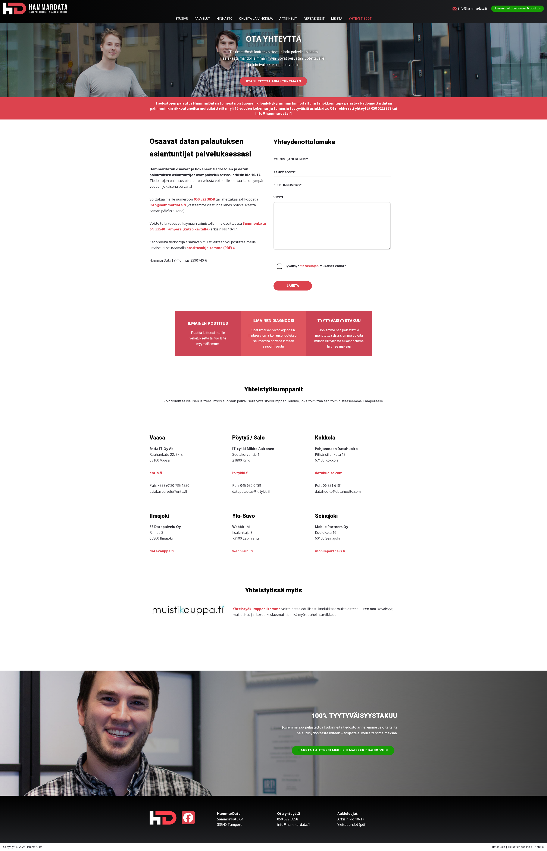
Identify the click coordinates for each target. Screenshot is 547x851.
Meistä (336, 19)
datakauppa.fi (162, 551)
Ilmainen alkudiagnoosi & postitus (517, 8)
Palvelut (202, 19)
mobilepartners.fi (330, 551)
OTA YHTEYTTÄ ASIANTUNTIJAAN (273, 81)
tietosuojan (309, 266)
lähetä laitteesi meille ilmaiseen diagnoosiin (343, 750)
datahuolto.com (329, 472)
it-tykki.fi (240, 472)
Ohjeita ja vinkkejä (256, 19)
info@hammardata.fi (472, 8)
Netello (539, 847)
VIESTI (278, 197)
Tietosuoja (498, 847)
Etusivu (181, 19)
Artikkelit (288, 19)
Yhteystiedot (360, 19)
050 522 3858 (204, 199)
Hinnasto (224, 19)
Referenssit (314, 19)
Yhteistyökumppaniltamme (257, 608)
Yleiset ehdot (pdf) (351, 824)
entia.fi (156, 472)
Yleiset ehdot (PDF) (520, 847)
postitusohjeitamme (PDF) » (211, 247)
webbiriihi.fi (242, 551)
